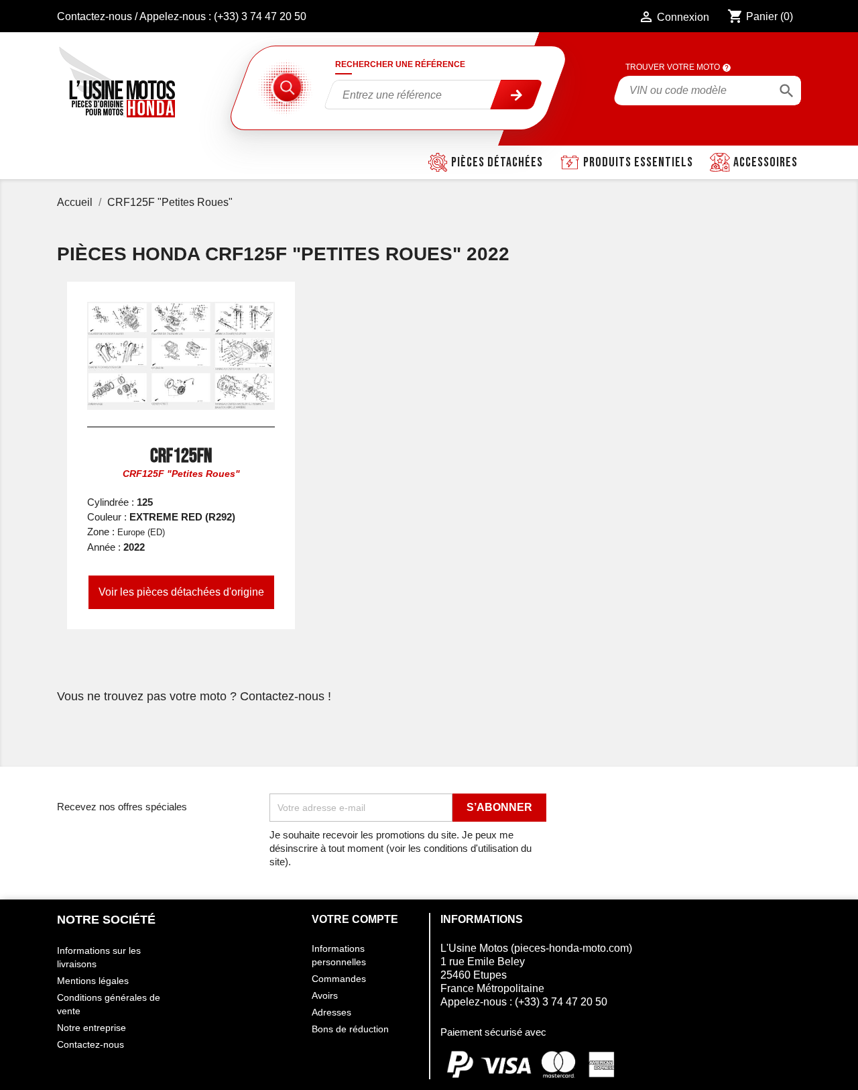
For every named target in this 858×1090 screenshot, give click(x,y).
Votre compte (355, 919)
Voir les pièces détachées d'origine (181, 592)
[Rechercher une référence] (517, 94)
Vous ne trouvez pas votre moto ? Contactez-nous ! (194, 696)
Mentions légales (93, 980)
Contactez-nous (94, 16)
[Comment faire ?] (726, 67)
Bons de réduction (350, 1029)
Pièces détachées (497, 162)
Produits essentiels (638, 162)
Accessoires (765, 162)
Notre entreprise (91, 1027)
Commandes (339, 978)
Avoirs (325, 995)
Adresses (331, 1012)
